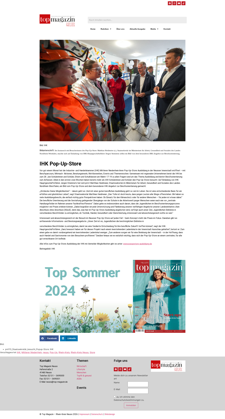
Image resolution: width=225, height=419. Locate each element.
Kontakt (167, 29)
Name (117, 382)
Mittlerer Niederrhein (31, 352)
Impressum (84, 414)
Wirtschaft (82, 366)
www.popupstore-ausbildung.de (137, 244)
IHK (18, 352)
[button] (49, 338)
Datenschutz (97, 414)
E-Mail (117, 389)
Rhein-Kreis (64, 352)
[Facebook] (170, 3)
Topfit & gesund (84, 375)
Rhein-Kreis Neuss (80, 352)
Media (153, 29)
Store (92, 352)
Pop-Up (53, 352)
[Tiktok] (183, 3)
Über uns (120, 29)
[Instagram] (174, 3)
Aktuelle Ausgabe (137, 29)
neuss (46, 352)
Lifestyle (81, 369)
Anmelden (131, 405)
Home (92, 29)
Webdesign (110, 414)
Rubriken (105, 29)
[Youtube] (179, 3)
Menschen (81, 372)
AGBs (79, 379)
